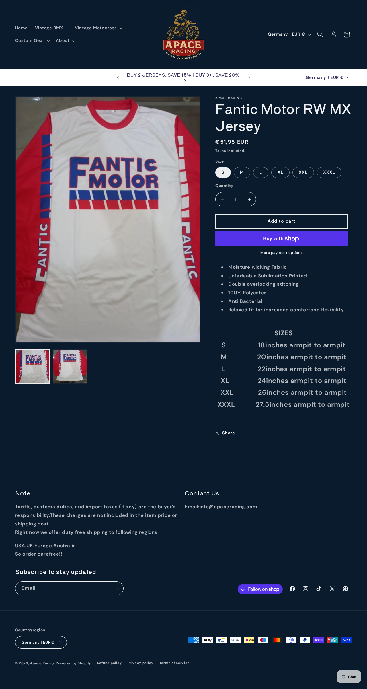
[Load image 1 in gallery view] (32, 366)
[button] (51, 28)
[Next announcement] (249, 77)
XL (280, 172)
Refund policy (109, 663)
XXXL (329, 172)
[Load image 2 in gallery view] (70, 366)
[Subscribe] (116, 588)
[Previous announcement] (118, 77)
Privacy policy (140, 663)
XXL (303, 172)
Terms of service (174, 663)
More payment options (281, 252)
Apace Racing (42, 663)
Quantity (224, 185)
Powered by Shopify (73, 663)
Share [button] (228, 433)
